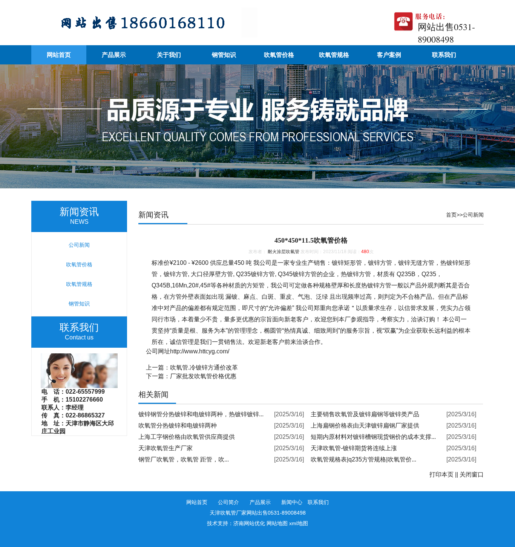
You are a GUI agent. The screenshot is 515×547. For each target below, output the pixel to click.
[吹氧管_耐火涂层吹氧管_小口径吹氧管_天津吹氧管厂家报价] (144, 35)
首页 (451, 215)
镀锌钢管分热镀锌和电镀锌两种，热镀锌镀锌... (201, 414)
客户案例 (389, 55)
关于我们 (169, 55)
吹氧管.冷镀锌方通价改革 (204, 367)
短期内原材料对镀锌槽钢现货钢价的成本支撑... (373, 437)
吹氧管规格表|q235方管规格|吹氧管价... (363, 459)
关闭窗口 (472, 474)
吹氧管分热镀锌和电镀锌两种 (177, 425)
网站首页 (59, 55)
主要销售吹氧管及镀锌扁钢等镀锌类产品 (365, 414)
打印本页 (441, 474)
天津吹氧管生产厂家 (165, 448)
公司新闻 (473, 215)
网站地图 (277, 523)
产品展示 (114, 55)
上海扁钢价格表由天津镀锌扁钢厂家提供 (365, 425)
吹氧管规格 (334, 55)
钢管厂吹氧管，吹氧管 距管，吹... (183, 459)
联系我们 (444, 55)
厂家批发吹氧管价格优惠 (203, 376)
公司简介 (228, 502)
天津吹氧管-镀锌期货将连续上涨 (354, 448)
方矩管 (256, 285)
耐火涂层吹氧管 (283, 251)
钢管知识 (224, 55)
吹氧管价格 (279, 55)
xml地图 (298, 523)
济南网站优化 (249, 523)
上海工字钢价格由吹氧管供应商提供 (186, 437)
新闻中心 (291, 502)
